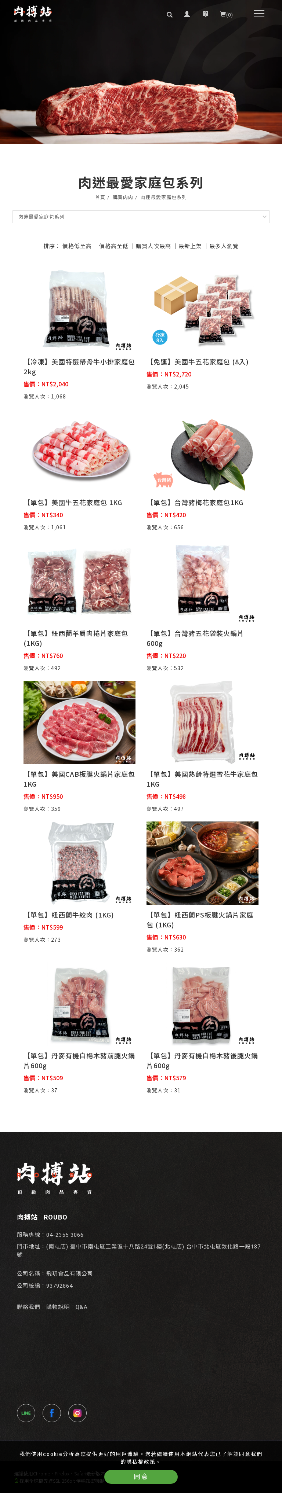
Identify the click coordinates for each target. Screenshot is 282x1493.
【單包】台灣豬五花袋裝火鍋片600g (195, 638)
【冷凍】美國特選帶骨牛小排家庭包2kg (79, 366)
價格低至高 (77, 246)
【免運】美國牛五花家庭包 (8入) (198, 361)
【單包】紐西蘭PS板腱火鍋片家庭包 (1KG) (200, 919)
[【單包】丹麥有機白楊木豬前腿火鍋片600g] (79, 1003)
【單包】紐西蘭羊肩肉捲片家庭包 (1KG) (76, 638)
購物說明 (58, 1307)
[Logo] (32, 13)
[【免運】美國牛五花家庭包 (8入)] (202, 309)
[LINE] (28, 1413)
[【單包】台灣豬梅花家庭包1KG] (202, 450)
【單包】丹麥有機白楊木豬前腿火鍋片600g (79, 1060)
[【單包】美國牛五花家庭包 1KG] (79, 450)
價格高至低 (114, 246)
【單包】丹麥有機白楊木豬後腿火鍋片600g (202, 1060)
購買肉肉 (123, 197)
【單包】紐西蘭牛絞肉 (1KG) (69, 914)
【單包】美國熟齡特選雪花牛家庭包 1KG (202, 778)
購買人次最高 (153, 246)
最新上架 (190, 246)
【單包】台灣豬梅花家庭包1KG (195, 502)
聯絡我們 (28, 1307)
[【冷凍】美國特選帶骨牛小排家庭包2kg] (79, 309)
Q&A (82, 1307)
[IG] (79, 1413)
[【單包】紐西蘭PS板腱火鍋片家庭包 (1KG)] (202, 862)
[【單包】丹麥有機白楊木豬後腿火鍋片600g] (202, 1003)
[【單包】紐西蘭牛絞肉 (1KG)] (79, 862)
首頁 (100, 197)
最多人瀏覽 (224, 246)
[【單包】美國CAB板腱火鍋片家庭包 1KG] (79, 721)
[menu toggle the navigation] (257, 13)
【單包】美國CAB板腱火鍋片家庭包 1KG (79, 778)
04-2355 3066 (65, 1235)
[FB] (54, 1413)
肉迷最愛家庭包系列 (164, 197)
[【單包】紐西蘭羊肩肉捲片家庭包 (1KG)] (79, 581)
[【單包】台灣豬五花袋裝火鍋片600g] (202, 581)
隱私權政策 (141, 1462)
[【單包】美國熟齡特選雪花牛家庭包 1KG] (202, 721)
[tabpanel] (141, 72)
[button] (169, 13)
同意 (141, 1477)
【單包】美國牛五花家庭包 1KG (73, 502)
